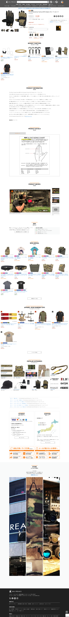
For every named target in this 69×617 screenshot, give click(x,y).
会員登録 (51, 21)
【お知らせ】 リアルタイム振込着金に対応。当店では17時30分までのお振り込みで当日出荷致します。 (34, 8)
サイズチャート (17, 133)
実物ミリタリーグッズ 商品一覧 (23, 405)
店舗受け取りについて (34, 474)
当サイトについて (35, 603)
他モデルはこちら (28, 116)
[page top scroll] (66, 612)
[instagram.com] (17, 598)
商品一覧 (44, 616)
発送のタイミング (47, 609)
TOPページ (11, 398)
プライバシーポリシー (13, 603)
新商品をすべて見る (34, 298)
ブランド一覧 (16, 400)
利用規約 (29, 603)
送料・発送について (39, 609)
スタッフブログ (48, 603)
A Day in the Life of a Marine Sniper (55, 204)
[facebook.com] (12, 598)
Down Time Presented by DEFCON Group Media (55, 213)
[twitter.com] (10, 598)
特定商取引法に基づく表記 (22, 603)
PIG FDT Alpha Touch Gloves (55, 195)
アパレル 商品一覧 (21, 401)
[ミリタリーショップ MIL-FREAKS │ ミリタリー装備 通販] (11, 2)
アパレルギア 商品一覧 (22, 406)
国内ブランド (51, 4)
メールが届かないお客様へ (25, 609)
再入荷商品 (28, 4)
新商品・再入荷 (18, 4)
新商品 (24, 4)
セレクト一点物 (38, 4)
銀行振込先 (33, 609)
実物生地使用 (45, 4)
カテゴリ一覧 (39, 616)
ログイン (57, 21)
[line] (15, 598)
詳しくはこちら (21, 437)
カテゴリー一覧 (16, 401)
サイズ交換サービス (20, 610)
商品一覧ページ (16, 398)
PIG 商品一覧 (20, 400)
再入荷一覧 (23, 616)
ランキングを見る (34, 352)
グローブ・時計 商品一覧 (22, 403)
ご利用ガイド (17, 609)
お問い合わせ (42, 603)
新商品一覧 (18, 616)
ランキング (33, 4)
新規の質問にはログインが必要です (21, 231)
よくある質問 (12, 609)
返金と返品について (13, 610)
